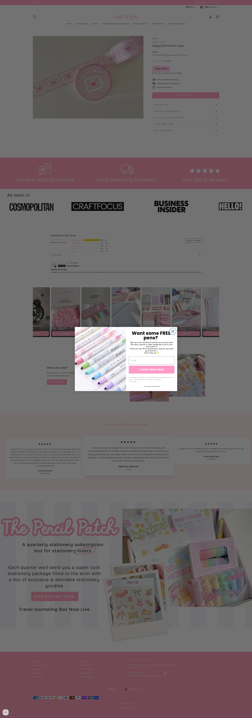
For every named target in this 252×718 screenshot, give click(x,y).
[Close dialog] (173, 331)
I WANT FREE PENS (151, 369)
